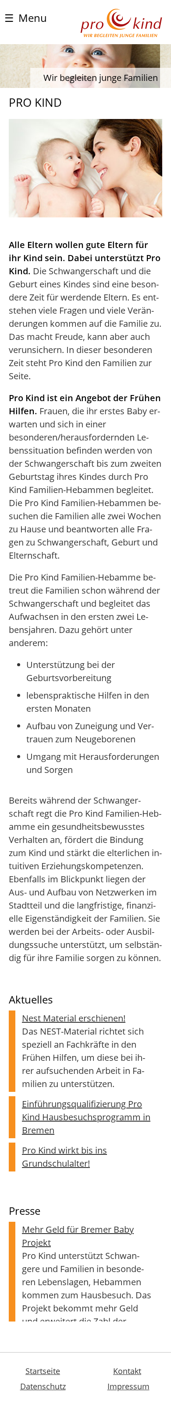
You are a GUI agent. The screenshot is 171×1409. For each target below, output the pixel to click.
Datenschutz (43, 1386)
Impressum (128, 1386)
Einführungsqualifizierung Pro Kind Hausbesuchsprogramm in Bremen (86, 1117)
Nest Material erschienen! (73, 1018)
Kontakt (127, 1371)
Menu (25, 17)
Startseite (42, 1371)
